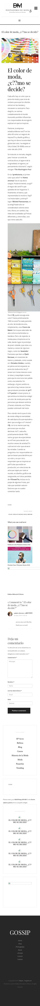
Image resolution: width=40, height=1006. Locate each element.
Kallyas (21, 981)
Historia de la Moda (20, 755)
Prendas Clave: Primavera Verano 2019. (19, 565)
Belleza (20, 743)
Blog (20, 747)
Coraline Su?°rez (19, 55)
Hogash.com (28, 981)
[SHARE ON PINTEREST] (20, 508)
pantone (29, 514)
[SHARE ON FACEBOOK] (12, 508)
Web (9, 699)
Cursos (20, 751)
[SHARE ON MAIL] (23, 508)
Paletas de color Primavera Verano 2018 (19, 544)
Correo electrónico (15, 691)
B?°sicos (20, 739)
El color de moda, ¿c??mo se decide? (20, 821)
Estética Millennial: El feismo (16, 594)
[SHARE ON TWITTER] (9, 508)
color (10, 514)
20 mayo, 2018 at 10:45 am (20, 615)
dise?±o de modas (18, 514)
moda (25, 514)
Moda (20, 759)
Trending (24, 58)
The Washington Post (23, 169)
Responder (29, 613)
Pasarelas (20, 764)
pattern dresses (19, 613)
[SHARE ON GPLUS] (16, 508)
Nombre (11, 682)
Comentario (12, 657)
